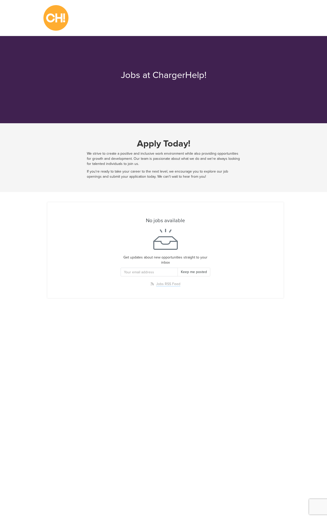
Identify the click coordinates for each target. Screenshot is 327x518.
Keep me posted (194, 272)
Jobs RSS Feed (168, 284)
